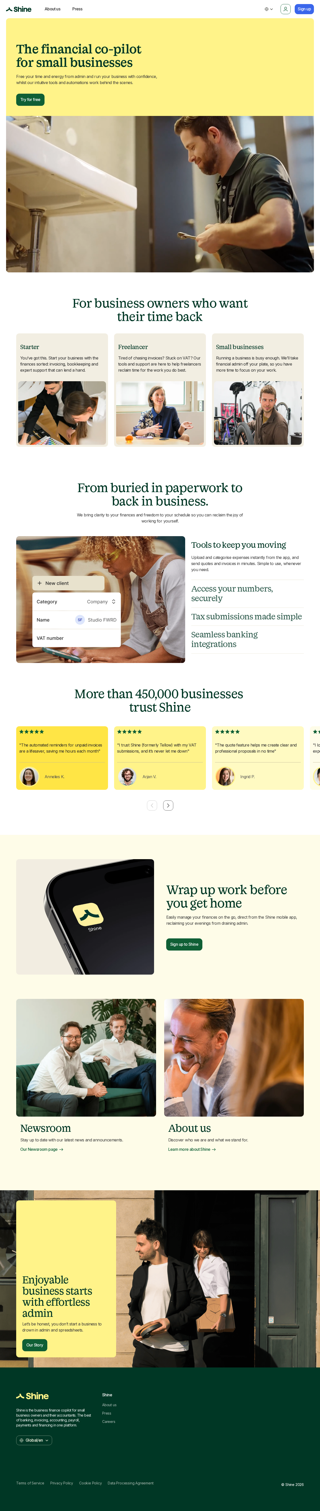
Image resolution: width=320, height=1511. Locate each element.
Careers (108, 1422)
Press (106, 1413)
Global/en (34, 1440)
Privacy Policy (61, 1483)
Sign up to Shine (184, 944)
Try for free (30, 99)
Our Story (34, 1344)
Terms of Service (30, 1483)
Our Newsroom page (39, 1149)
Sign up (304, 8)
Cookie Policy (90, 1483)
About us (109, 1405)
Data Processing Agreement (130, 1483)
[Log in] (286, 9)
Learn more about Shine (189, 1149)
